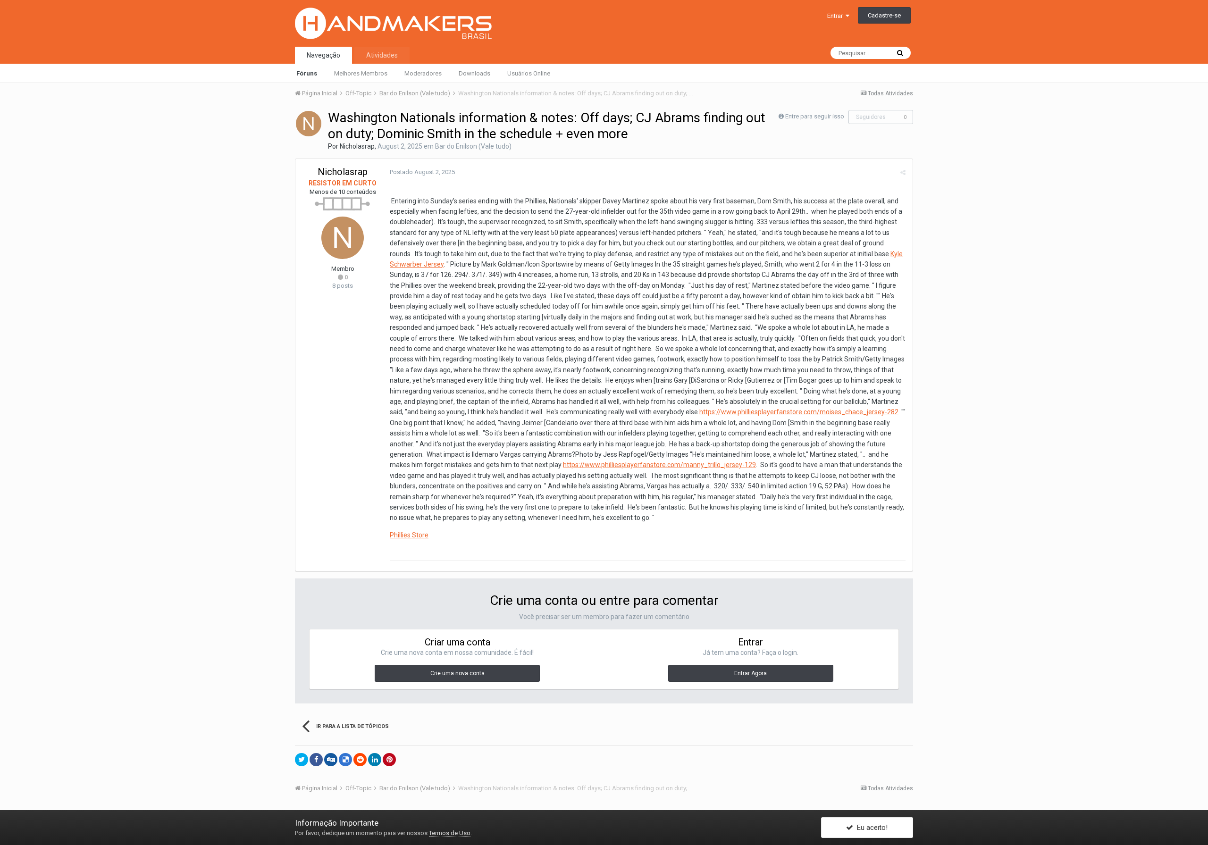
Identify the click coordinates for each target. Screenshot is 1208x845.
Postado (422, 172)
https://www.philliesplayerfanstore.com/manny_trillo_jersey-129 (659, 465)
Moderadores (423, 73)
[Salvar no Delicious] (345, 759)
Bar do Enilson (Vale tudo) (473, 146)
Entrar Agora (750, 673)
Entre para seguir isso (814, 116)
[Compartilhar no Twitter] (301, 759)
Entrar (836, 15)
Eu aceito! (870, 827)
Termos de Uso (449, 833)
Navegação (323, 55)
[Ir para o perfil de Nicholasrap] (308, 123)
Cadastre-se (884, 15)
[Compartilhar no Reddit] (360, 759)
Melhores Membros (360, 73)
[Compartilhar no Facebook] (316, 759)
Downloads (474, 73)
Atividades (382, 55)
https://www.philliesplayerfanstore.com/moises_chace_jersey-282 (798, 412)
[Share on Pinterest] (389, 759)
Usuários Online (528, 73)
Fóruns (306, 73)
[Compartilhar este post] (903, 172)
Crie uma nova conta (457, 673)
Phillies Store (409, 535)
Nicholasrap (357, 146)
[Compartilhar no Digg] (330, 759)
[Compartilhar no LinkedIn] (374, 759)
